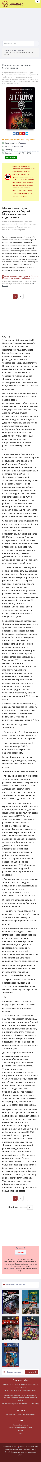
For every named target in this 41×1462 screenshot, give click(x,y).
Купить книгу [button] (11, 157)
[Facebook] (17, 133)
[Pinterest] (23, 133)
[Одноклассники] (20, 133)
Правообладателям (20, 1425)
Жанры (20, 1433)
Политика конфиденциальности (20, 1428)
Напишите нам (9, 1268)
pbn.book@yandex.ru (27, 1414)
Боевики (21, 50)
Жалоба (20, 1252)
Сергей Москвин (17, 146)
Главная (6, 50)
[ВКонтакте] (14, 133)
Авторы (20, 1430)
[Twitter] (27, 133)
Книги (14, 50)
